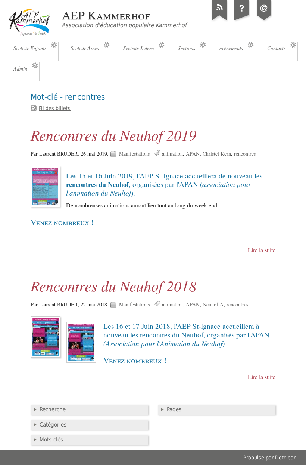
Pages (174, 409)
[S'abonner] (219, 20)
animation (172, 153)
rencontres (245, 153)
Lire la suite (261, 250)
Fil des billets (55, 108)
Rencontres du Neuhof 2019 (113, 135)
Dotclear (285, 458)
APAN (193, 153)
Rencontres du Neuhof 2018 (113, 285)
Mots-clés (51, 439)
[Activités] (242, 20)
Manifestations (134, 153)
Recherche (53, 409)
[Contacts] (264, 20)
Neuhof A (213, 304)
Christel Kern (217, 153)
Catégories (53, 424)
